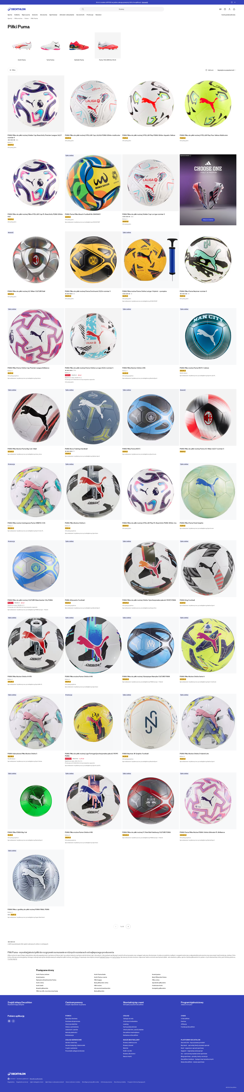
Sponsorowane (184, 155)
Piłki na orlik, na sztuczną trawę (47, 991)
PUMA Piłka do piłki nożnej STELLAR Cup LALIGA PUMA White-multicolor (92, 135)
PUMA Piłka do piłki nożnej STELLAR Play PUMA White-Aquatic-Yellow (148, 135)
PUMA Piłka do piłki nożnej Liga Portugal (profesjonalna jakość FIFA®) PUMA (91, 755)
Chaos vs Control (208, 220)
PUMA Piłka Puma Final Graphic (191, 523)
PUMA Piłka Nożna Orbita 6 (75, 523)
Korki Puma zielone (42, 974)
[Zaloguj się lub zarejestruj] (229, 9)
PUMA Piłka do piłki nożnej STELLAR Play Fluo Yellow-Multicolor (204, 135)
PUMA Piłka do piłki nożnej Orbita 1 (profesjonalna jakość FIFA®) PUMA (149, 600)
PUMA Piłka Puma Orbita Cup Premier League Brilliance (28, 368)
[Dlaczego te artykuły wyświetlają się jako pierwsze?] (206, 70)
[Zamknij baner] (234, 2)
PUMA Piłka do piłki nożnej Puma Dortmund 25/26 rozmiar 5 (88, 291)
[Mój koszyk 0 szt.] (234, 9)
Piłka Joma (155, 980)
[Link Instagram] (13, 1021)
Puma (77, 957)
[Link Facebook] (9, 1021)
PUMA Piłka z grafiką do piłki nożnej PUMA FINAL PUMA (28, 909)
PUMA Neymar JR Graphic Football (135, 754)
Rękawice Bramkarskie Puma (46, 980)
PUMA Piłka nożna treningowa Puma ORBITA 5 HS (26, 523)
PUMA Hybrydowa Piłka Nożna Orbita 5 (22, 754)
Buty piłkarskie (99, 991)
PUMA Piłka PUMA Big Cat (17, 832)
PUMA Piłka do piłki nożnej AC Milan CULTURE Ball (26, 291)
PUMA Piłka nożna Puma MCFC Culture (194, 368)
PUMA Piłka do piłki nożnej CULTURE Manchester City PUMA (30, 600)
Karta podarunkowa (228, 15)
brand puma (156, 974)
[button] (81, 377)
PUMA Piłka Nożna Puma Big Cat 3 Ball (22, 449)
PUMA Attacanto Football (75, 600)
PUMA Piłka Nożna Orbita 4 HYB (20, 676)
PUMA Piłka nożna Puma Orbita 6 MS (79, 676)
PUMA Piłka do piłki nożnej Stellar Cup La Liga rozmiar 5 (143, 214)
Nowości (98, 15)
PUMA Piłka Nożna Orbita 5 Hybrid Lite (194, 754)
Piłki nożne (98, 985)
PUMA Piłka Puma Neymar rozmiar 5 (193, 291)
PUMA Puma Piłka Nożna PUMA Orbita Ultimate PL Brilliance (202, 832)
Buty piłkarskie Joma (101, 983)
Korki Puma (22, 60)
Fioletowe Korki (157, 985)
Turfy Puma (50, 60)
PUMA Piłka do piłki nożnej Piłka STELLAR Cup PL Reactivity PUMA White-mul (35, 215)
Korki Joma (40, 983)
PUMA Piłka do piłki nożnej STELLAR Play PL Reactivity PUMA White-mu (149, 523)
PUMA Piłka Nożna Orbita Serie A (192, 676)
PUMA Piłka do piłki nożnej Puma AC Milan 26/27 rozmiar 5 (202, 449)
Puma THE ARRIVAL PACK (107, 60)
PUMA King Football (187, 600)
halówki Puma (104, 957)
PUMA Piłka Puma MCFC (131, 449)
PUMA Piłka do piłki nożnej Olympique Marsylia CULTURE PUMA (146, 676)
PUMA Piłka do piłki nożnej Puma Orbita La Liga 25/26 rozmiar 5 (89, 368)
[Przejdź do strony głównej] (17, 9)
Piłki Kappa (98, 980)
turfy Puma (116, 957)
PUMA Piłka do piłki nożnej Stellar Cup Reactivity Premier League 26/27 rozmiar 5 (35, 136)
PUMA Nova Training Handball (76, 449)
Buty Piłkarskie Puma (159, 977)
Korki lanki (39, 985)
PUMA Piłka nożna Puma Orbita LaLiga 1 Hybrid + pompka (144, 291)
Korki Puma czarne (100, 977)
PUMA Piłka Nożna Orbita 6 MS (133, 368)
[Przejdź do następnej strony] (128, 926)
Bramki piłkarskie (42, 988)
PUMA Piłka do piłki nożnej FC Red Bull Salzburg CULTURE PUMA (146, 832)
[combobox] (227, 70)
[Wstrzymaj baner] (231, 2)
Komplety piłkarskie (159, 988)
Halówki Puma (79, 60)
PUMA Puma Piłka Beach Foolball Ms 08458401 (82, 214)
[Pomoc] (225, 9)
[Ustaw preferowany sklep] (220, 9)
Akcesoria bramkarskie (102, 988)
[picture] (36, 103)
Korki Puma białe (100, 974)
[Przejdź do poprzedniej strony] (116, 926)
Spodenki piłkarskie (159, 983)
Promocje (90, 15)
